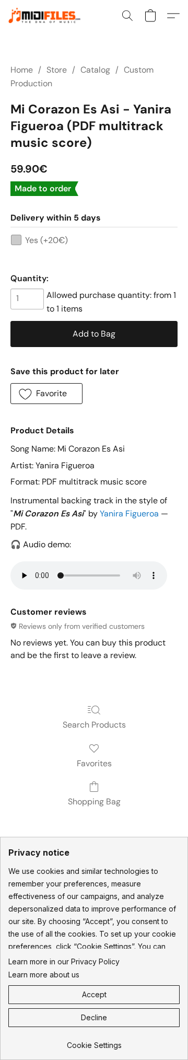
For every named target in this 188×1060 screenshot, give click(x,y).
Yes (46, 240)
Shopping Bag (94, 801)
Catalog (95, 69)
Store (56, 69)
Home (21, 69)
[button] (49, 15)
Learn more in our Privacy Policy (64, 961)
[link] (94, 1041)
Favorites (94, 763)
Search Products (94, 724)
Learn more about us (43, 974)
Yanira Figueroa (129, 513)
